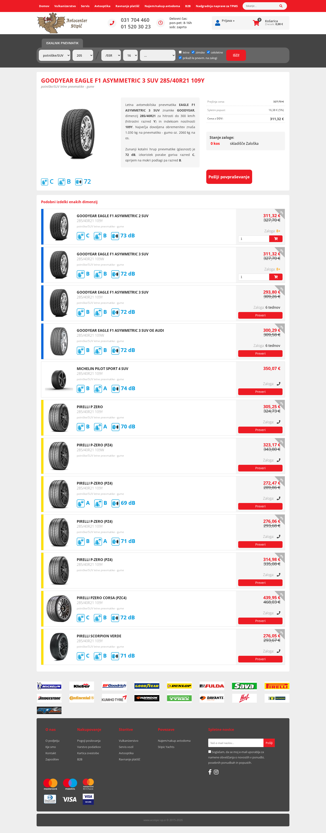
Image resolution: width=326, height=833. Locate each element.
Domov (44, 6)
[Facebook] (210, 771)
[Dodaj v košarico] (276, 238)
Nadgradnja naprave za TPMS (217, 6)
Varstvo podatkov (89, 747)
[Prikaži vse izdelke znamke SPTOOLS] (49, 710)
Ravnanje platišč (127, 6)
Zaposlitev (52, 759)
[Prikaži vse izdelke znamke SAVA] (244, 686)
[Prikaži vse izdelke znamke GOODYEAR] (146, 686)
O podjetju (52, 741)
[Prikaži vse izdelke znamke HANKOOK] (146, 698)
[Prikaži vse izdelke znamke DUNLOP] (179, 686)
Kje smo (50, 747)
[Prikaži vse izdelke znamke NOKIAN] (179, 698)
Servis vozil (126, 747)
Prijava (228, 20)
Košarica (271, 21)
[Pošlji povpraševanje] (260, 315)
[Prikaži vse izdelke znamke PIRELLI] (277, 686)
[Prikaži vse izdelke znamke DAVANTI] (212, 698)
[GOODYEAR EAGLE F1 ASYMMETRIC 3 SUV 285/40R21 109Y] (78, 134)
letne (186, 52)
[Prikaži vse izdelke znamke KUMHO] (114, 698)
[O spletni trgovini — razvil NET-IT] (277, 820)
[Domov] (62, 23)
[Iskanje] (283, 6)
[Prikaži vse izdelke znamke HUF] (244, 698)
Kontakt (50, 753)
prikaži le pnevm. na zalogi (200, 58)
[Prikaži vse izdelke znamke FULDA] (212, 686)
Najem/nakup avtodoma (162, 6)
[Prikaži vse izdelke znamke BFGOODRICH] (114, 686)
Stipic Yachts (166, 747)
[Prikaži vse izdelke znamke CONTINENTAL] (81, 698)
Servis (85, 6)
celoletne (217, 52)
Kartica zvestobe (88, 753)
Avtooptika (102, 6)
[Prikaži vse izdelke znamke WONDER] (277, 698)
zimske (200, 52)
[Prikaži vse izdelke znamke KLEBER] (81, 686)
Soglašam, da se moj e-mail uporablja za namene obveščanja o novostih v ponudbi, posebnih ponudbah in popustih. (236, 757)
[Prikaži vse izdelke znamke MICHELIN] (49, 686)
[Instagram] (216, 771)
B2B (188, 6)
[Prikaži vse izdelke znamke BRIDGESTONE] (49, 698)
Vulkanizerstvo (65, 6)
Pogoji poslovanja (88, 741)
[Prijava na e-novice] (269, 743)
